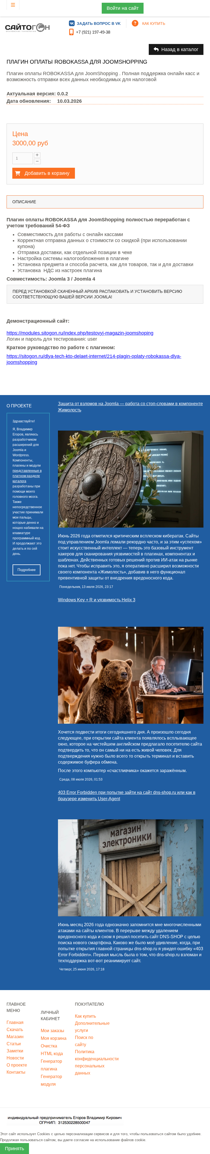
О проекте (17, 1065)
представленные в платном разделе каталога (27, 476)
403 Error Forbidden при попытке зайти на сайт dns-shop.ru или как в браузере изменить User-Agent (127, 795)
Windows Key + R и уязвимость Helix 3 (96, 599)
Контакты (16, 1072)
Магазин (15, 1036)
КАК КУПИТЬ (153, 23)
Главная (15, 1022)
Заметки (15, 1051)
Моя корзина (53, 1038)
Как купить (85, 1016)
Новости (15, 1058)
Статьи (14, 1043)
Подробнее (27, 570)
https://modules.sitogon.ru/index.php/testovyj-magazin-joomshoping (80, 333)
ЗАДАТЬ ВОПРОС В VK (99, 23)
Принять (14, 1148)
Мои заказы (52, 1030)
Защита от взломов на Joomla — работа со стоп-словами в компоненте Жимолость (130, 406)
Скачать (15, 1029)
